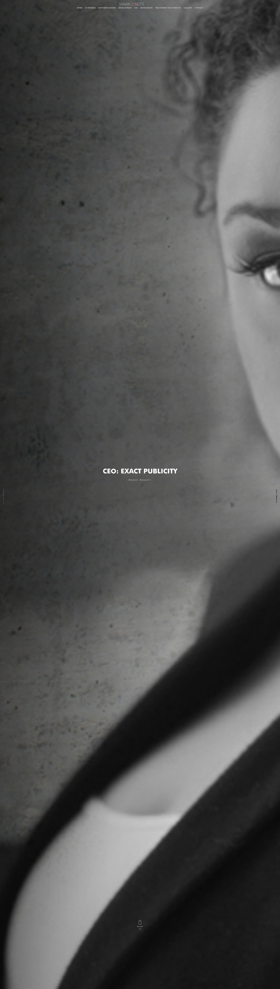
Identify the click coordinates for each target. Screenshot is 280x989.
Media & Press (125, 8)
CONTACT (199, 8)
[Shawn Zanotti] (130, 3)
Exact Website (276, 496)
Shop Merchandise (107, 8)
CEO (136, 8)
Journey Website (3, 496)
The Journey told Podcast (168, 8)
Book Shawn (147, 8)
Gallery (188, 8)
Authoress (90, 8)
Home (79, 8)
